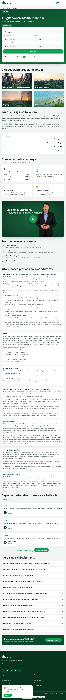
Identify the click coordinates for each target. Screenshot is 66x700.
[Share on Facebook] (3, 670)
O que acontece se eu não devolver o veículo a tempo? (33, 599)
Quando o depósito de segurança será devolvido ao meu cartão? (33, 569)
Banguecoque (46, 116)
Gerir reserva (37, 678)
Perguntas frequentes (7, 683)
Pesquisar (33, 51)
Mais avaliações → (25, 550)
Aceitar (7, 695)
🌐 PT (57, 3)
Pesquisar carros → (53, 640)
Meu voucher (37, 680)
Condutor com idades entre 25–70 (34, 57)
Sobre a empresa (6, 678)
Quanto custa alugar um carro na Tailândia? (33, 587)
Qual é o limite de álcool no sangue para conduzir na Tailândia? (33, 617)
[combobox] (34, 32)
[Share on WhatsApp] (15, 670)
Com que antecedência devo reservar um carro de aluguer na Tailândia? (33, 563)
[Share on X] (7, 670)
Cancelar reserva (38, 683)
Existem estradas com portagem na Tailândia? (33, 629)
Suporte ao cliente (6, 680)
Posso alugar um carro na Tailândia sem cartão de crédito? (33, 581)
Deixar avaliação (41, 550)
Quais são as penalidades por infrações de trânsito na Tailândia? (33, 611)
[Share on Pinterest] (11, 670)
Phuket (11, 124)
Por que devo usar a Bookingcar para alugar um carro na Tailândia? (33, 593)
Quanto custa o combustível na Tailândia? (33, 623)
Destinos (8, 8)
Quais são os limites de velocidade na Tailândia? (33, 605)
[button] (5, 32)
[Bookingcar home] (7, 2)
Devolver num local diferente (13, 57)
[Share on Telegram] (19, 670)
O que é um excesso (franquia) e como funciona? (33, 575)
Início (3, 8)
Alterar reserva (38, 685)
